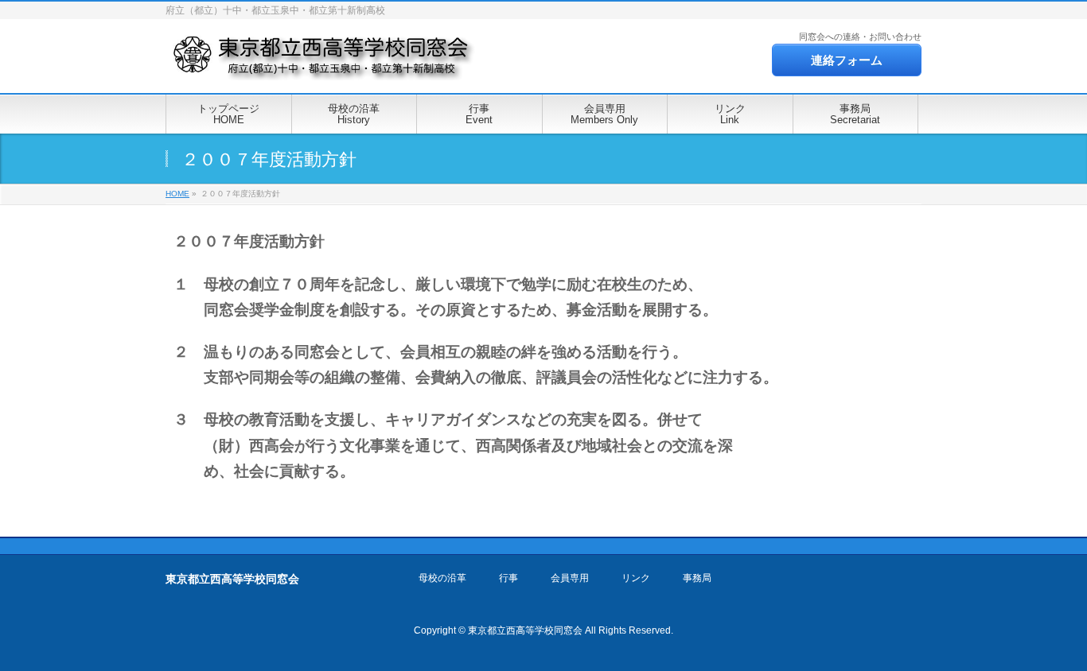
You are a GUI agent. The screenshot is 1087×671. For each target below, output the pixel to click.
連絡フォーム (846, 60)
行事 (508, 578)
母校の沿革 (442, 578)
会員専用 (570, 578)
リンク (635, 578)
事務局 (697, 578)
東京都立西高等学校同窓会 (525, 630)
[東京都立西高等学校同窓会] (323, 63)
